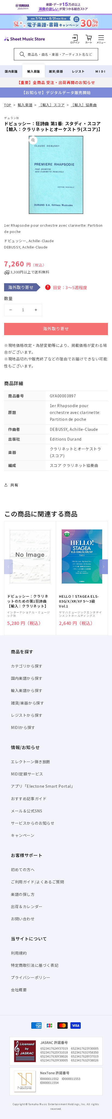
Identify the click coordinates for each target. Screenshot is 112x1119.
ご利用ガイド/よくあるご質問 (37, 881)
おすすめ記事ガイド (28, 798)
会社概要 (19, 989)
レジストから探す (27, 715)
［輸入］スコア (51, 104)
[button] (101, 37)
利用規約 (19, 953)
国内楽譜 (11, 71)
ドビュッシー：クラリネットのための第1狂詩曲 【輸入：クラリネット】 (27, 601)
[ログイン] (75, 37)
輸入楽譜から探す (27, 690)
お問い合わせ (23, 918)
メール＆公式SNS (26, 810)
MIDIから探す (23, 727)
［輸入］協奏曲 (84, 104)
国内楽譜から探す (27, 678)
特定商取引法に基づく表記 (34, 965)
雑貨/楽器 (56, 71)
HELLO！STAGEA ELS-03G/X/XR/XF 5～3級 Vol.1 (79, 601)
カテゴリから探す (27, 666)
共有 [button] (14, 485)
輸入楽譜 (33, 71)
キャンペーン (23, 835)
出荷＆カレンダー (27, 906)
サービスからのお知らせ (33, 823)
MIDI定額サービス (27, 774)
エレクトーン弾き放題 (30, 761)
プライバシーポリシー (31, 977)
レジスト (78, 71)
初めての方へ (23, 869)
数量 (8, 298)
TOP (7, 104)
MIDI (100, 71)
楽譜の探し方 (23, 894)
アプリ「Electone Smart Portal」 (43, 786)
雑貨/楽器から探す (27, 703)
